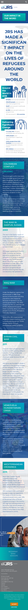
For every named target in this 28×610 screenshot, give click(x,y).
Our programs (5, 588)
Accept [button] (14, 604)
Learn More (14, 607)
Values (3, 585)
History (3, 583)
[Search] (26, 2)
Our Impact (4, 586)
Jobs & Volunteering (7, 591)
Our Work (4, 589)
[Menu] (2, 2)
